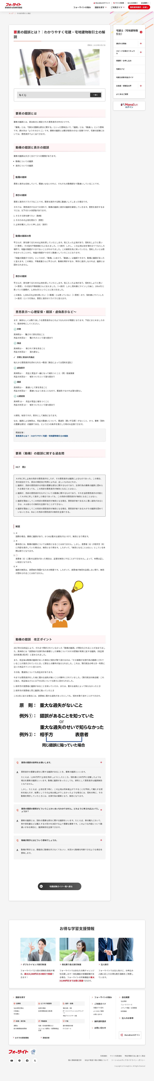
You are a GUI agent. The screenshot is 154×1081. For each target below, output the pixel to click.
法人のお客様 (132, 3)
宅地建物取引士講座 (24, 13)
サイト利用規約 (116, 1056)
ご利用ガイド (116, 7)
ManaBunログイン (101, 3)
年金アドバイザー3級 (70, 1016)
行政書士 (16, 1011)
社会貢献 (124, 1001)
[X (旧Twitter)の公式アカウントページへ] (35, 1061)
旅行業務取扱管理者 (20, 1028)
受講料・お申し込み (123, 60)
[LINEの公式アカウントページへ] (19, 1061)
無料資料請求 (100, 1021)
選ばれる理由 (121, 43)
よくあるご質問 (122, 94)
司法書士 (16, 1014)
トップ (11, 13)
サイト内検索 (119, 3)
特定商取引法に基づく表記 (135, 1056)
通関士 (16, 1026)
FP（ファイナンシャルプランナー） (73, 1012)
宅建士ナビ (120, 69)
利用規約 (103, 1056)
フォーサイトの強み (82, 7)
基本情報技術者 (68, 1026)
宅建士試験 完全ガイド (125, 77)
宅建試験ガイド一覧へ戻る (61, 886)
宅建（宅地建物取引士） (46, 1026)
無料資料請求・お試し (139, 7)
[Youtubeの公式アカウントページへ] (12, 1061)
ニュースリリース (126, 1004)
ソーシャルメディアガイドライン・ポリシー (128, 1060)
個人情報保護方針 (75, 1060)
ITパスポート (67, 1028)
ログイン (129, 107)
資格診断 (46, 1038)
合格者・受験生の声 (123, 86)
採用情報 (124, 1011)
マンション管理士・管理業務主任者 (48, 1029)
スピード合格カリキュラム (125, 52)
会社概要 (144, 3)
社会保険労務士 (19, 1008)
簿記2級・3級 (67, 1008)
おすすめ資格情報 (22, 1038)
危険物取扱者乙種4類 (45, 1011)
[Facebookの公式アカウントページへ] (27, 1061)
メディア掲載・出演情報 (129, 1008)
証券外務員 (42, 1008)
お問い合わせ (97, 1014)
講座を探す (99, 7)
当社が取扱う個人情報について (96, 1060)
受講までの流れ (98, 1008)
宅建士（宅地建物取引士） (127, 32)
